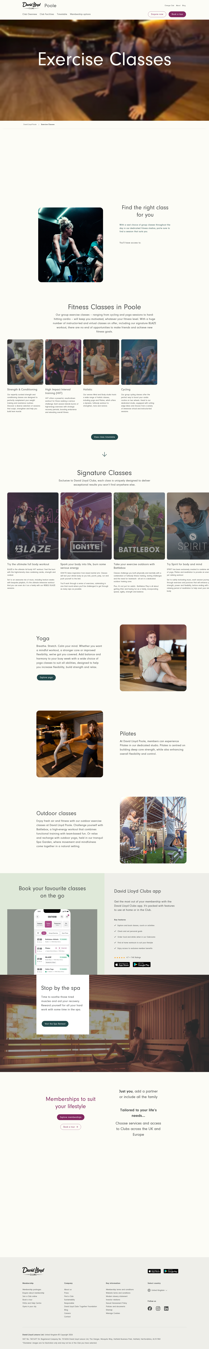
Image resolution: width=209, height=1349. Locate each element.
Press (66, 1293)
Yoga (74, 269)
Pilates (75, 277)
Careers (67, 1313)
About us (68, 1289)
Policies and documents (115, 1306)
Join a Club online (29, 1296)
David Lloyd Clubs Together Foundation (80, 1306)
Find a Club (69, 1296)
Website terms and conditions (118, 1293)
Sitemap (109, 1310)
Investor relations (113, 1300)
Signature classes (82, 260)
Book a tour (27, 1300)
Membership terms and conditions (120, 1289)
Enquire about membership (33, 1293)
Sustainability (69, 1300)
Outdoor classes (81, 286)
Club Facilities (47, 14)
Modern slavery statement (116, 1296)
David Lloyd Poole (30, 124)
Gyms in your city (29, 1306)
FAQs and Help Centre (31, 1303)
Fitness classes (80, 251)
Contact (67, 1317)
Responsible (69, 1303)
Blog (66, 1310)
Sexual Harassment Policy (116, 1303)
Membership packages (31, 1289)
